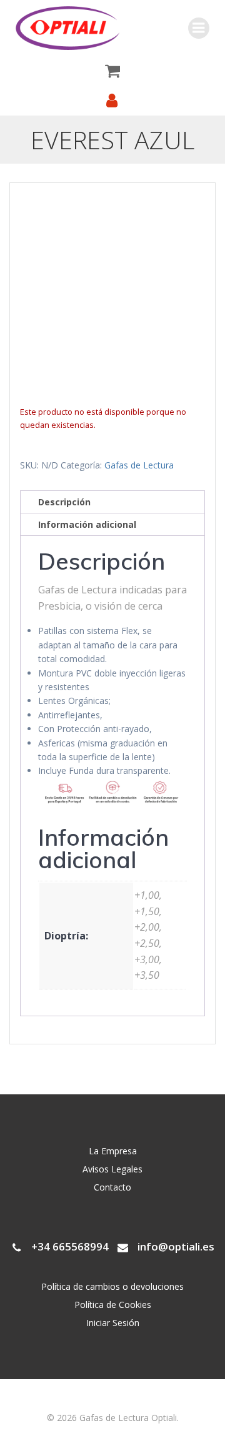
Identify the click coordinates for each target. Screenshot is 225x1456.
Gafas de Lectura (139, 465)
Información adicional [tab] (87, 524)
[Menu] (198, 28)
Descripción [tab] (64, 502)
